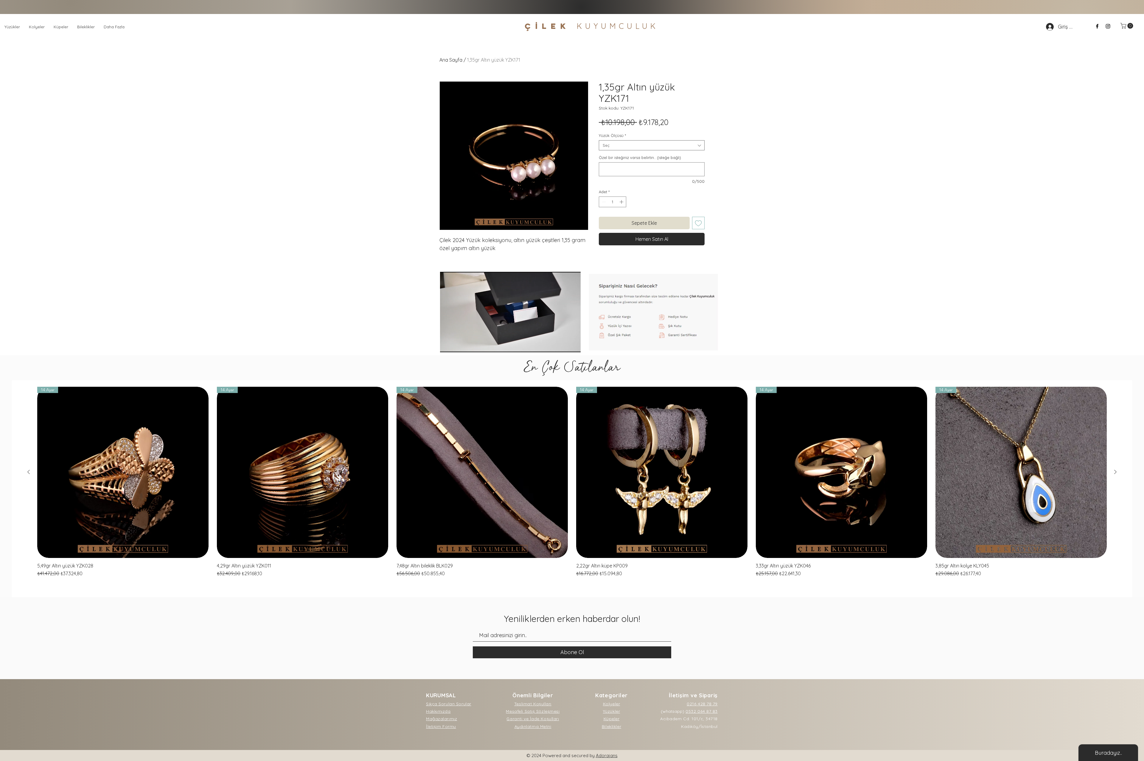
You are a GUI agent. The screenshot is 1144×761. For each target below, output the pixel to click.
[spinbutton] (612, 202)
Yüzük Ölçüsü (612, 135)
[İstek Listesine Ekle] (698, 223)
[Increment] (622, 202)
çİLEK (592, 26)
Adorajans (607, 755)
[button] (1127, 26)
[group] (572, 481)
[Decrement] (603, 202)
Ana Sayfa (450, 60)
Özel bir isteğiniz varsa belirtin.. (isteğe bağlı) (640, 157)
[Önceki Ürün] (28, 471)
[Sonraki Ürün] (1115, 471)
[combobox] (652, 145)
